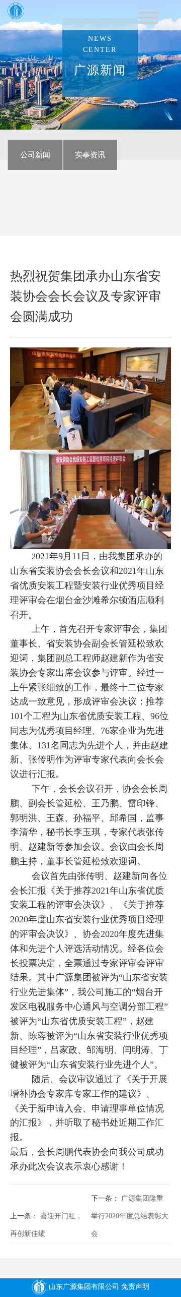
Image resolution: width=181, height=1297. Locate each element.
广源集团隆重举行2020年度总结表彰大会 (129, 1216)
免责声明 (135, 1286)
